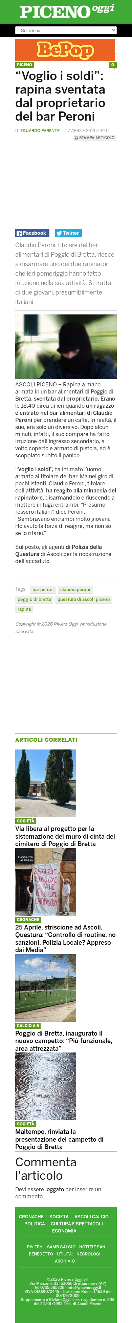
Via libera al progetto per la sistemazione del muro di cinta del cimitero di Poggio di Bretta (65, 836)
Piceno (24, 65)
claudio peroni (75, 589)
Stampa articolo (96, 138)
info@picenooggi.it (84, 1288)
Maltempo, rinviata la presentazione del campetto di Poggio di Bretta (59, 1139)
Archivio (65, 1261)
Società (25, 821)
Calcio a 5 (28, 1026)
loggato (54, 1189)
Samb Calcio (61, 1247)
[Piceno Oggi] (67, 18)
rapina (24, 609)
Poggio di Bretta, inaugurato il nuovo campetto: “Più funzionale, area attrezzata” (63, 1041)
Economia (64, 1230)
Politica (34, 1223)
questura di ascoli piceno (84, 599)
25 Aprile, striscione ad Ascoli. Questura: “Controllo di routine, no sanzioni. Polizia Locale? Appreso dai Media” (65, 939)
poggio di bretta (34, 599)
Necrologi (88, 1254)
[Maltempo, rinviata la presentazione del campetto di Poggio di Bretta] (45, 1118)
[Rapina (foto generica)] (66, 377)
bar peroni (43, 589)
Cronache (28, 920)
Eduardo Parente (40, 130)
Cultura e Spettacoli (77, 1223)
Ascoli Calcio (91, 1216)
